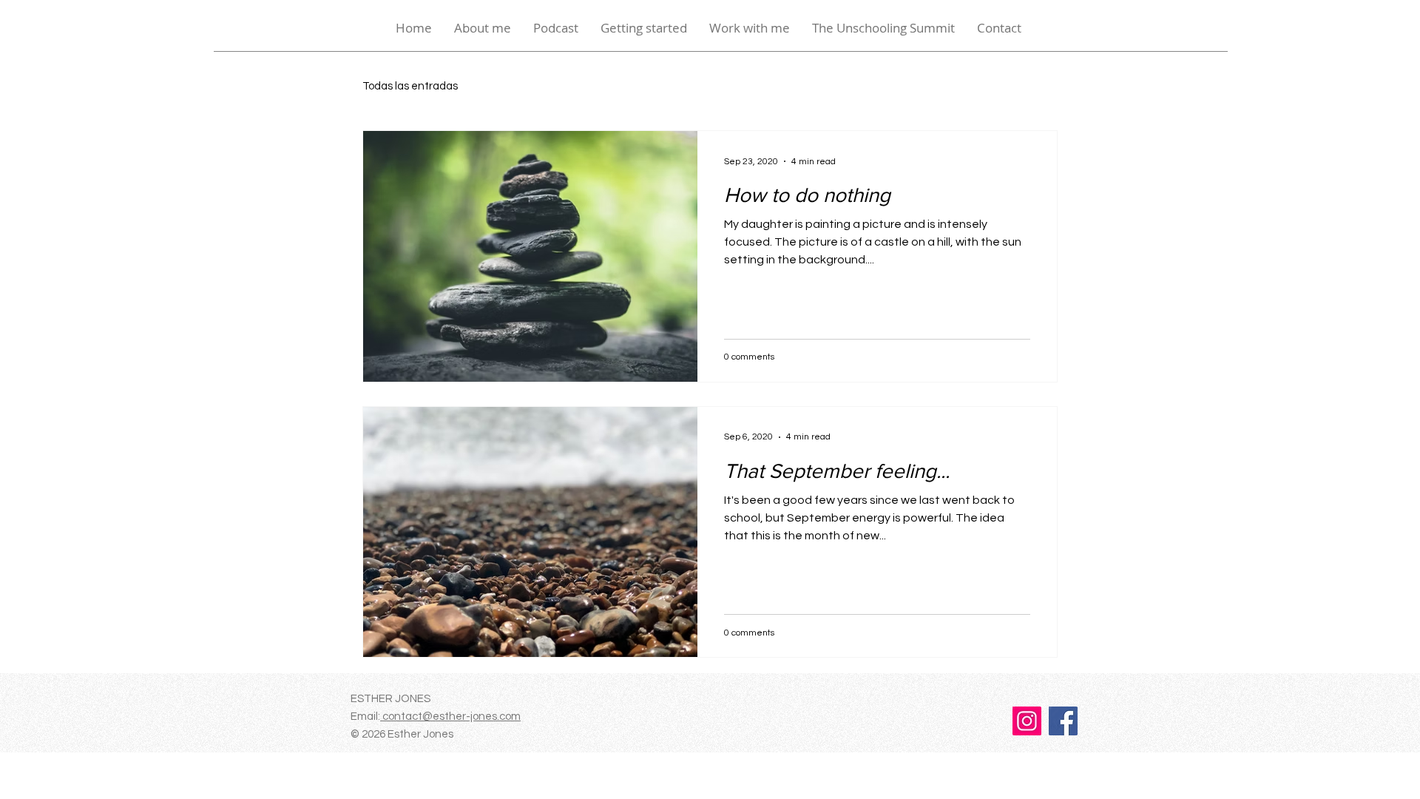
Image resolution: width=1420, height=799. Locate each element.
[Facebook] (1063, 721)
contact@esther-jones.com (450, 716)
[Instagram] (1026, 721)
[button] (643, 28)
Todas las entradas (410, 86)
